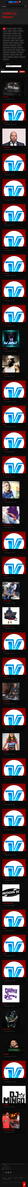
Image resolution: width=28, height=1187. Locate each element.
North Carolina (6, 45)
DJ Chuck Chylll (7, 197)
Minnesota (5, 42)
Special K (5, 827)
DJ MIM (5, 752)
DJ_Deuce (5, 550)
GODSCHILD (6, 399)
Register (10, 1178)
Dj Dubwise (6, 248)
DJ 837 (5, 1004)
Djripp (4, 424)
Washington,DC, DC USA (10, 855)
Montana (21, 42)
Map (4, 28)
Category (8, 63)
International (5, 59)
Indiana (4, 38)
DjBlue (4, 928)
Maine (17, 40)
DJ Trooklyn (6, 273)
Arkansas (20, 28)
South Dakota (6, 54)
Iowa (13, 35)
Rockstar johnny (7, 475)
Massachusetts (6, 40)
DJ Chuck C (6, 298)
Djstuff (4, 852)
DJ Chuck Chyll (7, 323)
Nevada (4, 49)
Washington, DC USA (10, 99)
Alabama (14, 28)
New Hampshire (6, 47)
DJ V (4, 802)
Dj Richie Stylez (7, 601)
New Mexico (20, 47)
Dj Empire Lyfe (6, 626)
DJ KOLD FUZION (7, 777)
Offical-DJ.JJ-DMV (7, 525)
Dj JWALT (5, 349)
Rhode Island (13, 52)
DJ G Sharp (6, 978)
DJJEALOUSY (6, 147)
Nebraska (19, 45)
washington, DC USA (9, 955)
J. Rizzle (5, 223)
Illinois (20, 35)
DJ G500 (5, 449)
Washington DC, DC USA (10, 124)
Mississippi (16, 42)
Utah (21, 54)
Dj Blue (5, 953)
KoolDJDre (5, 676)
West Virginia (22, 56)
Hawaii (9, 35)
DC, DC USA (8, 779)
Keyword (3, 69)
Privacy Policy (7, 1179)
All (6, 28)
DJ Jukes (5, 122)
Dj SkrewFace (6, 701)
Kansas (8, 38)
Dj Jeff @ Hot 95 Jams (8, 726)
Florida (19, 33)
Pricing (4, 1178)
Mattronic (5, 172)
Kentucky (14, 38)
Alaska (10, 28)
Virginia (4, 56)
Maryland (12, 40)
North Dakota (13, 45)
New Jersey (13, 47)
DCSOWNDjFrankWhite (8, 1130)
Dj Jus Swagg (6, 1029)
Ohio (14, 49)
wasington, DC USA (9, 930)
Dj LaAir (5, 500)
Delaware (15, 33)
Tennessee (12, 54)
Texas (17, 54)
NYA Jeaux (6, 97)
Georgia (4, 35)
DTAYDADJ (6, 1054)
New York (10, 49)
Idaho (16, 35)
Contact (21, 1178)
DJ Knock (5, 374)
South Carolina (20, 52)
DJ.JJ (4, 651)
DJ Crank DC (6, 878)
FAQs (15, 1178)
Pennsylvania (6, 52)
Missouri (11, 42)
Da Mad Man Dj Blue (8, 903)
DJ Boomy (5, 1079)
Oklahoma (18, 49)
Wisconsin (16, 56)
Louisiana (19, 38)
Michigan (21, 40)
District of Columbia (7, 33)
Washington (10, 56)
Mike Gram (5, 575)
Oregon (22, 49)
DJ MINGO (5, 1104)
